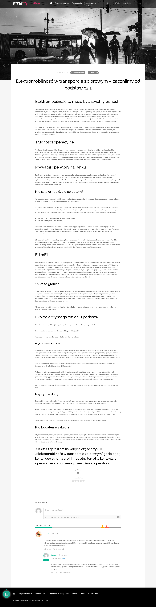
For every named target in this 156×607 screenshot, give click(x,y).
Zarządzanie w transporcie (90, 4)
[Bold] (45, 517)
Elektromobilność (78, 73)
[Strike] (55, 517)
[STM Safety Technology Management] (26, 4)
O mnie (108, 4)
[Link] (71, 517)
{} (74, 517)
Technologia (77, 3)
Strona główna (51, 3)
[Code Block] (68, 517)
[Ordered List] (58, 517)
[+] (77, 517)
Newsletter (127, 3)
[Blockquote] (64, 517)
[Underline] (52, 517)
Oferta (117, 3)
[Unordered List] (61, 517)
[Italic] (48, 517)
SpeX (63, 558)
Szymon (54, 555)
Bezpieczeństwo (62, 3)
